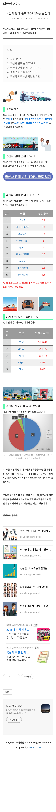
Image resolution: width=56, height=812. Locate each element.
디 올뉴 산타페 (22, 254)
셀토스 (22, 247)
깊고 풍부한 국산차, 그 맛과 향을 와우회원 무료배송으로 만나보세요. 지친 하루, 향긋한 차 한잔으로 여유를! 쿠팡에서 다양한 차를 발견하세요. (18, 659)
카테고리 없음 (26, 18)
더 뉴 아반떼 (22, 267)
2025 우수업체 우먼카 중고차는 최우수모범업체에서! (18, 630)
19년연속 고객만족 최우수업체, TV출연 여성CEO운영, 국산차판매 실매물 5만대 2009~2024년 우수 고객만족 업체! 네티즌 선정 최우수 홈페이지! (18, 636)
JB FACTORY (34, 747)
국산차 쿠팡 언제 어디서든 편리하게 (17, 653)
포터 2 (22, 261)
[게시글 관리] (17, 676)
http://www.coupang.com (19, 648)
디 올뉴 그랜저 (22, 227)
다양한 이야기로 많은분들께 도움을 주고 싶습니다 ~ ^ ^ (21, 712)
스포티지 (22, 234)
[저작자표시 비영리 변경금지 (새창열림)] (37, 676)
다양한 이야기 (14, 706)
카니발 (22, 220)
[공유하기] (13, 676)
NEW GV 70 (22, 274)
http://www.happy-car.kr (19, 625)
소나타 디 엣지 (22, 240)
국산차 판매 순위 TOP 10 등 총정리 (28, 13)
